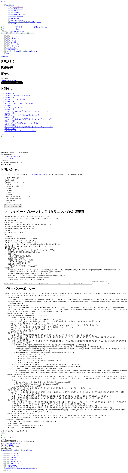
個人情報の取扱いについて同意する (15, 431)
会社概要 (17, 12)
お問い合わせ (18, 16)
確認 (2, 433)
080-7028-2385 (9, 158)
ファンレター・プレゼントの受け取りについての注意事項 (13, 205)
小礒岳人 (9, 194)
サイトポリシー (19, 14)
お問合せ (9, 184)
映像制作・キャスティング (15, 182)
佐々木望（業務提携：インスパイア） (19, 196)
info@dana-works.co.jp (17, 31)
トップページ (18, 7)
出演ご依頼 (10, 180)
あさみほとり (10, 188)
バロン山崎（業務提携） (14, 198)
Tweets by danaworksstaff (8, 80)
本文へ (3, 1)
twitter (18, 18)
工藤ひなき (10, 192)
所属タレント (18, 9)
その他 (8, 202)
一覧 (2, 134)
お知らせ (17, 11)
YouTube (20, 20)
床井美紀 (9, 190)
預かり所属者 (10, 200)
